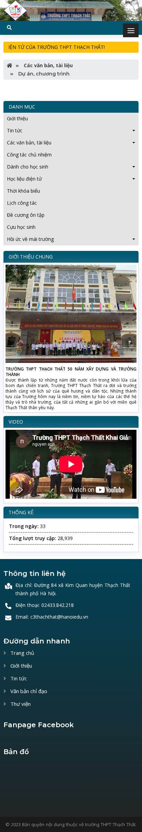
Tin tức (14, 130)
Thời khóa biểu (23, 190)
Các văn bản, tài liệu (47, 65)
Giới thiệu (17, 118)
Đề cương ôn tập (25, 215)
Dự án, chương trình (43, 74)
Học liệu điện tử (24, 178)
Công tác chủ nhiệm (29, 154)
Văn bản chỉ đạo (28, 691)
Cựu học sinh (21, 227)
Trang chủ (21, 652)
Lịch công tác (22, 203)
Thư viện (20, 703)
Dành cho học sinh (27, 166)
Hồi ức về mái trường (30, 239)
